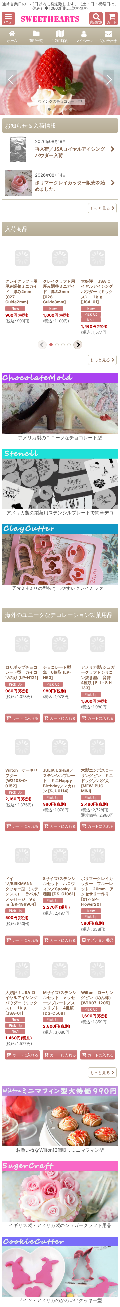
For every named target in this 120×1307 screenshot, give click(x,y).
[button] (8, 18)
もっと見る (100, 208)
